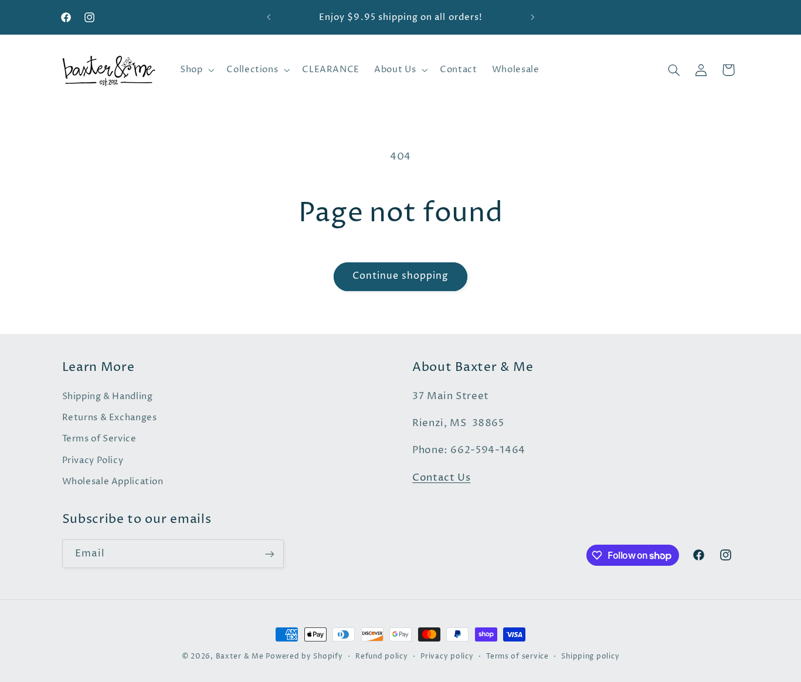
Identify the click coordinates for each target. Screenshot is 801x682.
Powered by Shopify (304, 656)
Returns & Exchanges (109, 418)
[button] (195, 70)
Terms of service (517, 656)
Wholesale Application (113, 482)
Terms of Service (99, 439)
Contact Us (441, 478)
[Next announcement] (532, 17)
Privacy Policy (93, 461)
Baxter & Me (240, 656)
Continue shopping (400, 276)
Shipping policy (590, 656)
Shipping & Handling (107, 397)
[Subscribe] (269, 553)
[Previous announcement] (268, 17)
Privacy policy (446, 656)
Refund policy (381, 656)
